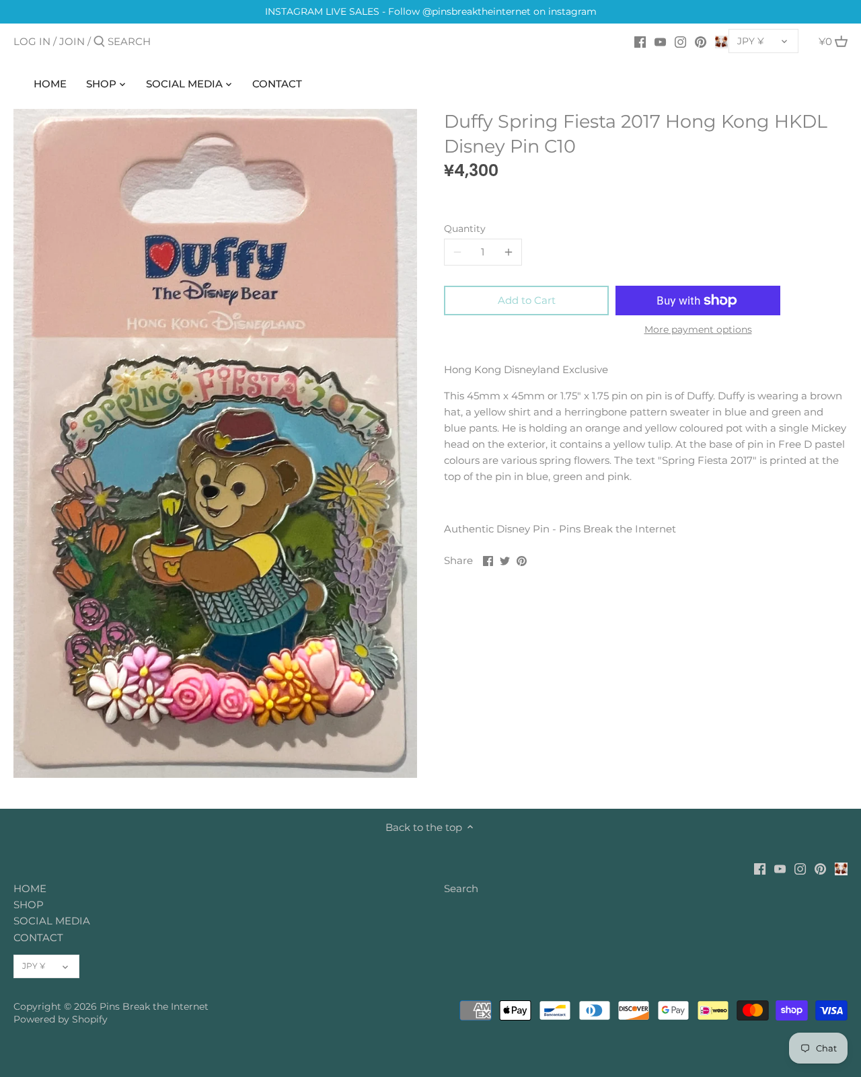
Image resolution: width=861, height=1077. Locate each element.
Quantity (465, 228)
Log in (31, 41)
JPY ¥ (750, 41)
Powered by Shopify (60, 1019)
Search (461, 888)
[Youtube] (660, 41)
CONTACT (38, 937)
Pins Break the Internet (154, 1006)
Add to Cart (527, 300)
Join (72, 41)
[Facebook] (640, 41)
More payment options (698, 330)
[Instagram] (680, 41)
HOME (29, 888)
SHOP (28, 904)
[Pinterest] (700, 41)
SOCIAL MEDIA (51, 920)
